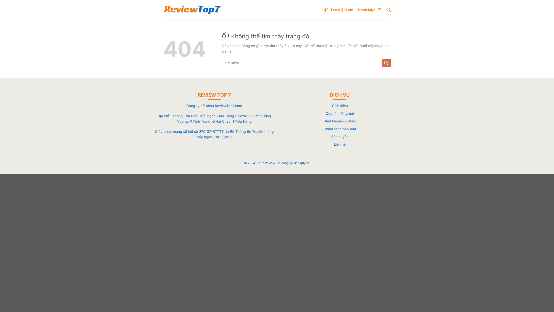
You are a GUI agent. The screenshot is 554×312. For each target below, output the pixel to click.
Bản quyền (339, 137)
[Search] (389, 9)
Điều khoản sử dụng (340, 121)
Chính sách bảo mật (340, 129)
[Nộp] (386, 63)
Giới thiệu (340, 106)
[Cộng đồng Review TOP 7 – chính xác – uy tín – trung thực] (192, 10)
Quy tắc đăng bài (340, 113)
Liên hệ (340, 144)
